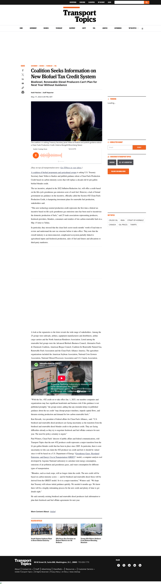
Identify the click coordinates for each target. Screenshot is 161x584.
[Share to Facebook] (22, 71)
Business (46, 28)
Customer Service (85, 569)
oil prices (123, 224)
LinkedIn (134, 565)
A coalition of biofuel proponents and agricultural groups (53, 172)
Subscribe (82, 2)
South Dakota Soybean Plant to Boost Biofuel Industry (41, 539)
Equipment (72, 28)
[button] (22, 88)
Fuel (94, 28)
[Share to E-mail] (22, 84)
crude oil (113, 220)
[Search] (146, 2)
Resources (70, 569)
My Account (101, 2)
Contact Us (27, 569)
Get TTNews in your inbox (70, 167)
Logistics (104, 28)
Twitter (124, 565)
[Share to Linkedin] (22, 79)
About (17, 569)
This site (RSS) (140, 565)
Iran (123, 220)
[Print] (22, 92)
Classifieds (91, 2)
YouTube (129, 565)
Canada (112, 224)
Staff (37, 569)
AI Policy (65, 572)
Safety (84, 28)
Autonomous (118, 28)
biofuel (53, 511)
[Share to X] (22, 75)
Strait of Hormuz (135, 220)
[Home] (80, 15)
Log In (109, 2)
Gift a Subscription (127, 162)
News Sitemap (75, 572)
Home (21, 28)
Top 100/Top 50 (132, 28)
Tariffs (133, 224)
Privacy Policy (55, 572)
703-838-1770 (83, 562)
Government (33, 28)
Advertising (73, 2)
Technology (59, 28)
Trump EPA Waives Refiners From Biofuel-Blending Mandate (91, 540)
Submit (139, 147)
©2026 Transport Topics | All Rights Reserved (31, 572)
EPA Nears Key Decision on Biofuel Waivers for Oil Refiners (66, 540)
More (142, 28)
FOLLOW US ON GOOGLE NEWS (118, 171)
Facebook (118, 565)
